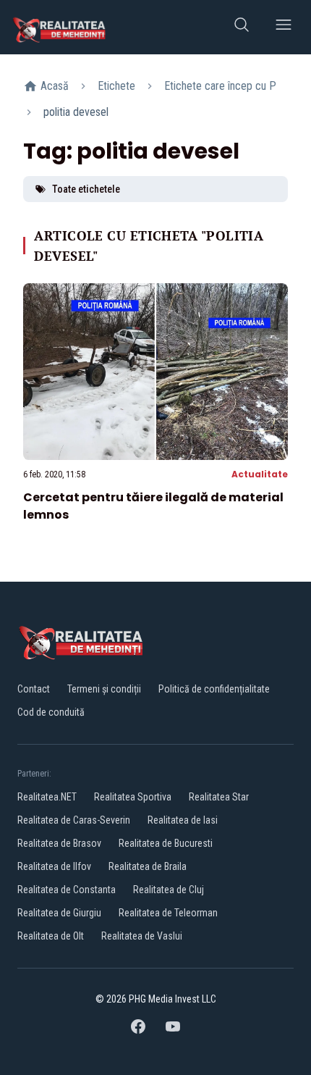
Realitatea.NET (47, 797)
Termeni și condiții (104, 689)
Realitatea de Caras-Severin (73, 820)
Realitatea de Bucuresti (166, 843)
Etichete (116, 86)
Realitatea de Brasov (59, 843)
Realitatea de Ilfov (54, 866)
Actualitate (259, 474)
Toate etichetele (86, 189)
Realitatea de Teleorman (168, 913)
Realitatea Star (219, 797)
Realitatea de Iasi (183, 820)
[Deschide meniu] (283, 27)
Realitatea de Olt (50, 936)
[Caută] (241, 27)
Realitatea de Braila (147, 866)
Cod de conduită (51, 712)
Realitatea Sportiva (132, 797)
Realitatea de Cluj (168, 889)
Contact (33, 689)
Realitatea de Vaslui (141, 936)
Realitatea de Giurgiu (59, 913)
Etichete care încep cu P (220, 86)
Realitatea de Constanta (66, 889)
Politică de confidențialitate (214, 689)
